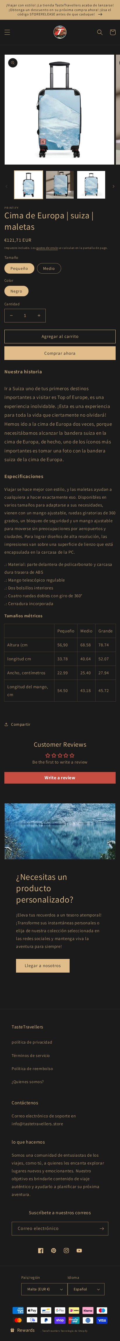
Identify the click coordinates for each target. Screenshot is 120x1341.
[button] (7, 32)
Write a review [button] (60, 778)
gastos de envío (47, 248)
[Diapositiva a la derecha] (113, 186)
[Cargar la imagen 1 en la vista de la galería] (28, 185)
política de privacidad (32, 1042)
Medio (49, 268)
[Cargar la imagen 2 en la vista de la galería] (60, 185)
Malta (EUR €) (38, 1289)
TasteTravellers (51, 1330)
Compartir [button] (20, 724)
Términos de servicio (31, 1055)
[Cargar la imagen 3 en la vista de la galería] (91, 185)
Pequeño (19, 268)
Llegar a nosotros (43, 965)
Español (80, 1289)
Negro (16, 291)
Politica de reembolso (32, 1068)
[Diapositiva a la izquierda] (6, 186)
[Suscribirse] (101, 1228)
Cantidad (12, 304)
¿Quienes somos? (28, 1081)
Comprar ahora (60, 353)
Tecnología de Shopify (74, 1330)
